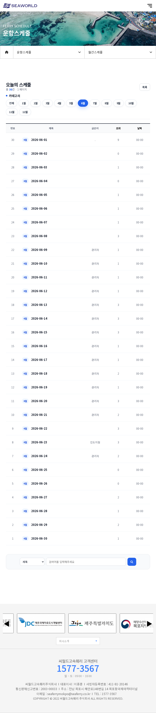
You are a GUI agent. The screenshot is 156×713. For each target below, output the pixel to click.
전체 (11, 103)
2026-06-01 (39, 140)
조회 (118, 128)
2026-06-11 (39, 277)
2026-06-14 (39, 318)
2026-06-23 (39, 442)
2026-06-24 (39, 456)
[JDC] (36, 623)
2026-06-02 (39, 153)
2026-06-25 (39, 470)
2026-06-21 (39, 415)
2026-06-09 (39, 250)
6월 (83, 103)
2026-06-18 (39, 373)
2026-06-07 (39, 222)
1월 (24, 103)
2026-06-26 (39, 483)
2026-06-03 (39, 167)
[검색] (131, 562)
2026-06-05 (39, 195)
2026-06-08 (39, 236)
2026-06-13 (39, 305)
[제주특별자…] (88, 623)
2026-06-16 (39, 346)
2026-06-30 (39, 538)
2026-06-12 (39, 291)
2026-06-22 (39, 428)
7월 (95, 103)
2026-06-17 (39, 360)
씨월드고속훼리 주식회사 (75, 698)
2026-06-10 (39, 263)
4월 (59, 103)
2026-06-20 (39, 401)
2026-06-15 (39, 332)
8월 (106, 103)
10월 (131, 103)
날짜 (139, 128)
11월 (11, 112)
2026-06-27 (39, 497)
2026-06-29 (39, 525)
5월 (71, 103)
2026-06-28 (39, 511)
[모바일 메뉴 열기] (149, 5)
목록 (144, 87)
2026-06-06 (39, 208)
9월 (118, 103)
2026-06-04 (39, 181)
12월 (25, 112)
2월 (35, 103)
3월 (47, 103)
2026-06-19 (39, 387)
